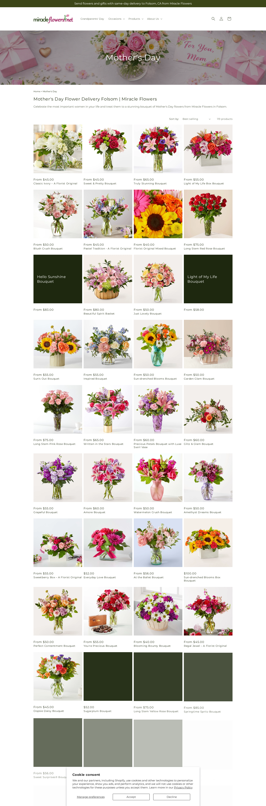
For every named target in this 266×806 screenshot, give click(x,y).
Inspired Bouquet (95, 378)
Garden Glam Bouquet (199, 378)
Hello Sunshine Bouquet (51, 279)
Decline (172, 797)
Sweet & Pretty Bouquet (100, 183)
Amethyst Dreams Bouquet (202, 512)
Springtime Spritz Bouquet (202, 711)
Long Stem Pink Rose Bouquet (54, 444)
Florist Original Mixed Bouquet (155, 248)
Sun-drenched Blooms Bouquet (155, 378)
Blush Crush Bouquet (48, 248)
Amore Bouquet (94, 512)
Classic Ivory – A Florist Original (55, 183)
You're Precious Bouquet (100, 645)
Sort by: (174, 119)
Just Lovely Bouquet (148, 313)
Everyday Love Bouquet (100, 577)
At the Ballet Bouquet (149, 577)
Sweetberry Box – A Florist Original (57, 577)
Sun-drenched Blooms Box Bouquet (202, 579)
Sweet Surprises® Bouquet (51, 776)
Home (36, 91)
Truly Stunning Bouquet (150, 183)
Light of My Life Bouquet (202, 279)
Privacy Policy (183, 787)
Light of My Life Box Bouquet (204, 183)
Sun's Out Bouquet (46, 378)
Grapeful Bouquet (45, 512)
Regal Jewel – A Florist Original (205, 645)
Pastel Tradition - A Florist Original (107, 248)
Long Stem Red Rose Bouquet (204, 248)
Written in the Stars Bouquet (104, 444)
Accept (131, 797)
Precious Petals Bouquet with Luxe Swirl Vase (157, 445)
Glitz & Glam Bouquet (199, 444)
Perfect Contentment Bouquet (54, 645)
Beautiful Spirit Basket (99, 313)
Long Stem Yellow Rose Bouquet (156, 711)
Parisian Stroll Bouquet (200, 776)
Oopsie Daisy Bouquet (48, 711)
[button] (116, 19)
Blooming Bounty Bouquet (152, 645)
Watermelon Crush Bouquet (153, 512)
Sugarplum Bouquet (97, 711)
